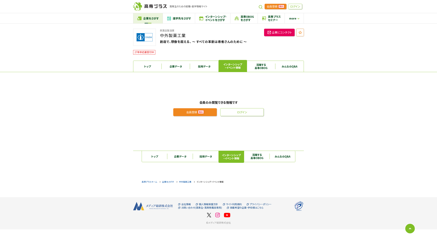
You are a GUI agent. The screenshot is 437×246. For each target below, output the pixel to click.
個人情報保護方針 (208, 204)
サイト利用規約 (234, 204)
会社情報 (186, 204)
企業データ (176, 66)
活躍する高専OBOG (261, 66)
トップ (147, 66)
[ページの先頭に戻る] (410, 228)
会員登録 (275, 6)
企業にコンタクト (282, 32)
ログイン (295, 6)
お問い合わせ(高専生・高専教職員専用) (201, 207)
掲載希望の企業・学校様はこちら (246, 207)
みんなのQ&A (289, 66)
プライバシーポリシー (261, 204)
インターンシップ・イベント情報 (232, 66)
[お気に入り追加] (300, 32)
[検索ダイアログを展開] (260, 6)
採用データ (204, 66)
